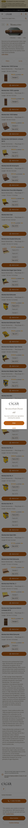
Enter (14, 423)
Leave (14, 428)
